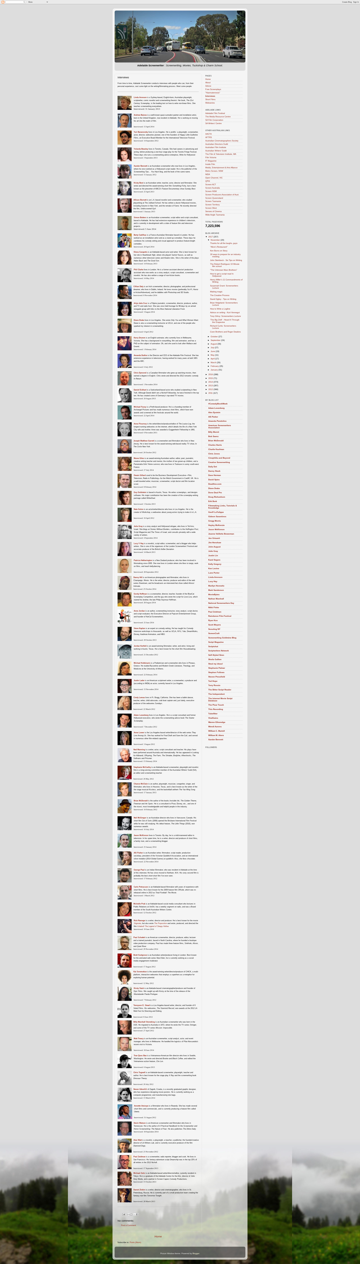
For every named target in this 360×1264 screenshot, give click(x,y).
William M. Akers (216, 735)
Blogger (196, 1253)
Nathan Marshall (216, 599)
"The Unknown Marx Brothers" (223, 270)
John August (214, 547)
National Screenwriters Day (221, 603)
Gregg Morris (214, 521)
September (216, 340)
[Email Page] (123, 1214)
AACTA (208, 134)
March (214, 362)
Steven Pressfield (216, 677)
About (208, 83)
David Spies (214, 480)
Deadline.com (214, 484)
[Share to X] (134, 1214)
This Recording (215, 709)
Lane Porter (213, 573)
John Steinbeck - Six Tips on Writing (226, 260)
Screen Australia (212, 188)
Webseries (210, 103)
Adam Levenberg (216, 408)
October (214, 337)
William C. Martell (216, 731)
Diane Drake (214, 488)
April (213, 359)
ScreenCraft (214, 633)
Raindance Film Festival (219, 616)
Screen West (211, 208)
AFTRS (208, 137)
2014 (210, 382)
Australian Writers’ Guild (216, 151)
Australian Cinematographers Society (221, 141)
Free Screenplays (213, 89)
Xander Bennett (140, 166)
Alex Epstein (214, 412)
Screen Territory (212, 205)
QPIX (207, 181)
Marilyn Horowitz (216, 586)
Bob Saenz (213, 436)
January (214, 370)
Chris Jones (214, 454)
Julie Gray (213, 551)
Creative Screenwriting (219, 462)
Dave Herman (214, 475)
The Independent (216, 694)
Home (158, 1236)
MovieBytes (214, 594)
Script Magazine (216, 642)
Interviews (210, 96)
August (214, 344)
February (215, 366)
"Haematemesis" (212, 93)
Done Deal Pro (215, 493)
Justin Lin (213, 555)
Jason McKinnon (216, 529)
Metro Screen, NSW (214, 171)
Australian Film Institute (215, 147)
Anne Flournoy (140, 424)
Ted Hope (212, 681)
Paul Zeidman (214, 612)
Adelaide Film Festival (215, 113)
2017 (210, 237)
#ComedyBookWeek (218, 404)
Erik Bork (212, 501)
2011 (210, 393)
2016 (210, 374)
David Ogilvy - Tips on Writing (223, 299)
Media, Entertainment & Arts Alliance (221, 168)
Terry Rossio (214, 685)
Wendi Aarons (215, 727)
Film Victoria (210, 157)
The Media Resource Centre (218, 117)
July (213, 348)
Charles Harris (215, 445)
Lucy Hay (212, 581)
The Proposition (160, 923)
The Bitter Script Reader (219, 690)
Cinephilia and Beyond (219, 458)
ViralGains (213, 718)
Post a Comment (128, 1225)
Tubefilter (212, 714)
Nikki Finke (213, 607)
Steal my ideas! (215, 664)
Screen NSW (211, 191)
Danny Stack (214, 471)
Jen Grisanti (214, 538)
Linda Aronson (215, 577)
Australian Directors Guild (216, 144)
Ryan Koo (213, 620)
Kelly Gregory (214, 564)
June (213, 351)
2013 (210, 386)
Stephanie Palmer (216, 668)
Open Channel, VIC (214, 178)
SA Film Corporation (214, 120)
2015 (210, 378)
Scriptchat (213, 646)
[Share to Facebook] (137, 1214)
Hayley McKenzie (216, 525)
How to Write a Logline (220, 309)
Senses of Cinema (213, 211)
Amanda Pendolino (217, 421)
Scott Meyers (214, 625)
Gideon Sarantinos (217, 516)
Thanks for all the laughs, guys (223, 243)
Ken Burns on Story (218, 251)
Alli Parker (213, 417)
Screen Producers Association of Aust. (222, 195)
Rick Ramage (139, 920)
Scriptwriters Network (218, 651)
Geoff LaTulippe (216, 512)
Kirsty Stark (139, 988)
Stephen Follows (216, 672)
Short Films (210, 99)
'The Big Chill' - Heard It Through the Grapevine (224, 321)
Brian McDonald (141, 801)
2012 (210, 389)
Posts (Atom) (135, 1242)
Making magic (216, 292)
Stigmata (137, 923)
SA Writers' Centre (213, 123)
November (215, 240)
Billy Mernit (213, 432)
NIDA (207, 174)
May (213, 355)
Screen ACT (210, 184)
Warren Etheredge (216, 722)
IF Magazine (210, 161)
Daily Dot (212, 467)
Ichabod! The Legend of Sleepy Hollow (152, 926)
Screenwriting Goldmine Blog (222, 638)
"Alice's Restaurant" (219, 247)
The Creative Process (219, 295)
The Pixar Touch (216, 705)
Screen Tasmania (213, 201)
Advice (208, 86)
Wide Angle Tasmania (215, 215)
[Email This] (128, 1214)
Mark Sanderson (216, 590)
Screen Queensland (214, 198)
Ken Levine (213, 568)
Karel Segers (214, 560)
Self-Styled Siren (216, 655)
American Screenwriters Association (219, 426)
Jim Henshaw (214, 543)
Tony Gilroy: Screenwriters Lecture (225, 316)
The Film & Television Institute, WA (220, 154)
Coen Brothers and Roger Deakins (225, 332)
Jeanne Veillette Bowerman (221, 534)
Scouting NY (214, 629)
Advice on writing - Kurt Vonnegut (225, 312)
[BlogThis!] (131, 1214)
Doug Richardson (216, 497)
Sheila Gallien (214, 659)
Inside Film (210, 164)
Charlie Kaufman (216, 449)
